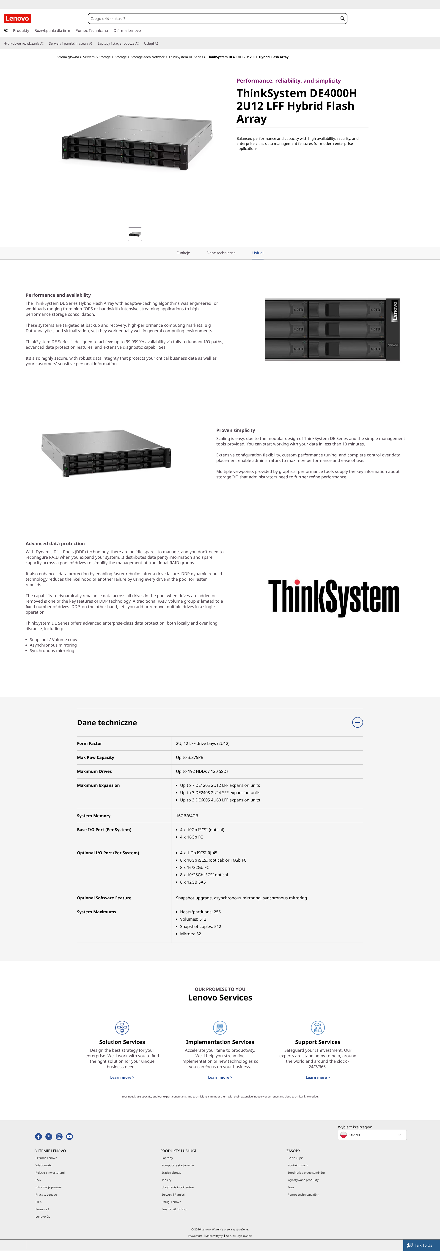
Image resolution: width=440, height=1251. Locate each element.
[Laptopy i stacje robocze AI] (140, 43)
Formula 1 (42, 1209)
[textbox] (373, 1135)
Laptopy (167, 1158)
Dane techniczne (221, 252)
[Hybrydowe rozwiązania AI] (45, 43)
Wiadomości (44, 1165)
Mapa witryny (214, 1236)
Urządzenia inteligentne (178, 1187)
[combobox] (213, 18)
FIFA (38, 1202)
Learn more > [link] (122, 1077)
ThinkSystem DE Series (186, 57)
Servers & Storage (97, 57)
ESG (38, 1180)
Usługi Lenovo (171, 1202)
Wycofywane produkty (303, 1180)
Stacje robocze (171, 1172)
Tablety (166, 1180)
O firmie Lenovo (46, 1158)
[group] (135, 234)
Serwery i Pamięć (173, 1194)
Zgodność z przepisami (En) (306, 1172)
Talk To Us (423, 1245)
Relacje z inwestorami (50, 1172)
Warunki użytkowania (239, 1236)
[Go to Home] (17, 18)
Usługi (258, 252)
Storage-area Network (148, 57)
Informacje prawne (48, 1187)
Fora (291, 1187)
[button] (342, 18)
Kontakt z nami (298, 1165)
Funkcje (183, 252)
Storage (121, 57)
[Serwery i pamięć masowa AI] (94, 43)
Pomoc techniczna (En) (303, 1194)
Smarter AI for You (174, 1209)
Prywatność (195, 1236)
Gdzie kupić (295, 1158)
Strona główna (68, 57)
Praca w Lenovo (46, 1194)
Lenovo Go (43, 1216)
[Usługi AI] (159, 43)
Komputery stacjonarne (178, 1165)
